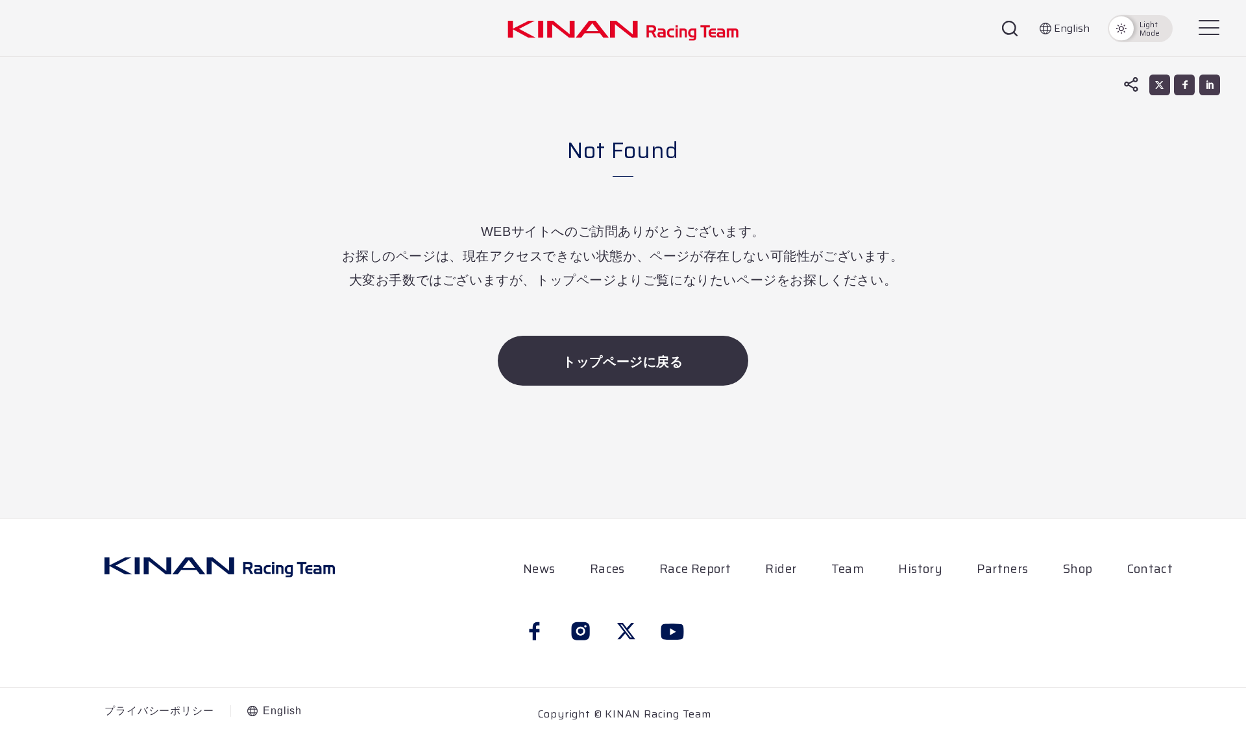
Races (607, 568)
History (920, 568)
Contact (1150, 568)
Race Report (695, 568)
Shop (1078, 568)
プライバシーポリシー (159, 711)
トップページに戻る (623, 362)
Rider (780, 568)
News (539, 568)
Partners (1002, 568)
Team (847, 568)
